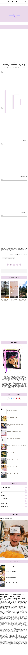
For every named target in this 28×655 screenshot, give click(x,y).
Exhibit (17, 622)
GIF (18, 612)
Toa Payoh (23, 635)
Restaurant (3, 598)
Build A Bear (2, 619)
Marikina (24, 613)
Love (12, 597)
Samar (25, 609)
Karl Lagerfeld (3, 626)
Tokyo (20, 614)
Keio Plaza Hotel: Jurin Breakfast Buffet (15, 459)
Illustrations (14, 625)
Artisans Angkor (13, 618)
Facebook (24, 622)
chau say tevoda (12, 638)
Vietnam (24, 636)
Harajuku (19, 624)
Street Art (19, 634)
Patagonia (2, 631)
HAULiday (22, 612)
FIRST (20, 622)
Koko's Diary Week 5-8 (12, 466)
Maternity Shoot (17, 629)
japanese (5, 642)
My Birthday (2, 614)
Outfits (7, 600)
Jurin (26, 625)
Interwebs (19, 613)
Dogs (15, 608)
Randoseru (14, 632)
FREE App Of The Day (6, 605)
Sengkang (2, 634)
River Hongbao (20, 632)
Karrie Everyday (7, 609)
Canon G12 (2, 608)
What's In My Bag (5, 503)
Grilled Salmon (11, 623)
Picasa (6, 631)
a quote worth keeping (12, 410)
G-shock (5, 623)
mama (15, 642)
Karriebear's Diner (4, 607)
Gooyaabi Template (14, 652)
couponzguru (2, 640)
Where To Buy (4, 506)
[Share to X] (11, 264)
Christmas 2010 (21, 606)
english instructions (13, 640)
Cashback (15, 619)
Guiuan (24, 608)
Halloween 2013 (3, 624)
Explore (5, 603)
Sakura (25, 632)
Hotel (1, 609)
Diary (26, 603)
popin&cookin (5, 643)
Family (23, 598)
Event (14, 622)
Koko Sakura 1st (22, 626)
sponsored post (17, 643)
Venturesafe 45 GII (19, 636)
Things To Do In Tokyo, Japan (13, 473)
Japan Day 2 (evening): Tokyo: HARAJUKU (16, 445)
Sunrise (23, 634)
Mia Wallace (23, 629)
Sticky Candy (14, 634)
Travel (2, 492)
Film (5, 612)
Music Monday (5, 630)
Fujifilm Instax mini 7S (11, 612)
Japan (21, 602)
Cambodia (2, 602)
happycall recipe (13, 641)
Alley (18, 617)
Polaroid (16, 607)
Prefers (25, 601)
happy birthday (6, 641)
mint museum (20, 642)
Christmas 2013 (9, 608)
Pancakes (25, 630)
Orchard (17, 630)
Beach (25, 607)
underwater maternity (21, 644)
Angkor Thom (22, 617)
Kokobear (23, 600)
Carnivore (20, 611)
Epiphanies (2, 622)
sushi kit (22, 643)
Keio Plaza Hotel (9, 626)
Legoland (7, 628)
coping (21, 638)
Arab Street (7, 618)
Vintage (3, 495)
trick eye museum (13, 644)
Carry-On (10, 619)
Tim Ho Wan (15, 635)
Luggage (14, 628)
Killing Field (15, 626)
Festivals (2, 623)
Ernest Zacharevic (8, 622)
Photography (4, 595)
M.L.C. (18, 628)
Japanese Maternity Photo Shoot (14, 431)
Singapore (4, 597)
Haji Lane (20, 623)
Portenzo (17, 631)
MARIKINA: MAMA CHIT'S (12, 417)
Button (7, 619)
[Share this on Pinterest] (14, 264)
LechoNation (2, 628)
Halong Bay (9, 624)
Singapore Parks (8, 634)
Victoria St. (3, 616)
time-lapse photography (4, 644)
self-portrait (11, 643)
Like (11, 628)
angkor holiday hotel (23, 637)
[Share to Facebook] (8, 264)
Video (9, 598)
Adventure (20, 601)
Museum (11, 607)
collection (17, 638)
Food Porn (20, 608)
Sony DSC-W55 (11, 258)
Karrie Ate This (15, 600)
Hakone (24, 623)
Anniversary (14, 606)
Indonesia (14, 613)
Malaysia (11, 629)
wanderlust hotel (9, 611)
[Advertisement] (14, 43)
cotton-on (25, 638)
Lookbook (10, 603)
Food (14, 62)
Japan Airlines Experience (12, 452)
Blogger (15, 611)
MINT (21, 628)
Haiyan (16, 623)
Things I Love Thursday (19, 603)
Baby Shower (19, 618)
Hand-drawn (15, 624)
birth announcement (4, 638)
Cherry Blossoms (21, 619)
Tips (19, 635)
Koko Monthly (15, 605)
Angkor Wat (2, 618)
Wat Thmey (6, 637)
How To (9, 613)
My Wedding (20, 609)
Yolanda (16, 637)
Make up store (6, 629)
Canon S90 (16, 598)
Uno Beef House (12, 636)
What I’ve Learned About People (14, 438)
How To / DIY (16, 602)
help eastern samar (20, 641)
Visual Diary (4, 498)
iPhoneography (21, 616)
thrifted (25, 643)
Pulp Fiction (9, 632)
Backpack (25, 618)
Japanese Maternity (20, 625)
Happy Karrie (16, 595)
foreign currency (21, 640)
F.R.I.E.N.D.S (9, 602)
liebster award (10, 642)
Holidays (5, 613)
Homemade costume (7, 625)
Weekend (3, 501)
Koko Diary (14, 609)
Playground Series (11, 631)
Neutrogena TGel (12, 630)
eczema (7, 640)
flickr (16, 616)
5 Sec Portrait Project (6, 487)
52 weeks (3, 490)
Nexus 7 (16, 614)
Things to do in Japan (8, 635)
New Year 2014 (9, 614)
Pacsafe (21, 630)
